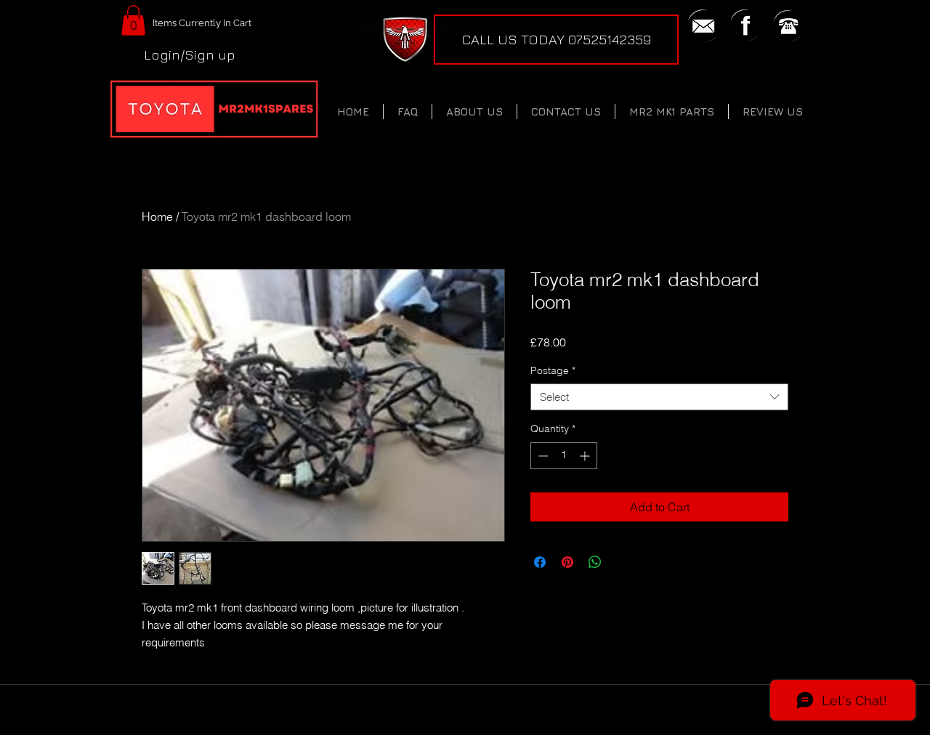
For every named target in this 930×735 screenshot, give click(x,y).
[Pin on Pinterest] (567, 562)
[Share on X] (622, 562)
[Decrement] (542, 455)
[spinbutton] (564, 455)
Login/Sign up (189, 54)
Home (157, 216)
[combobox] (659, 397)
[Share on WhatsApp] (595, 562)
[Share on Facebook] (540, 562)
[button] (133, 20)
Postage (552, 370)
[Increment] (586, 455)
